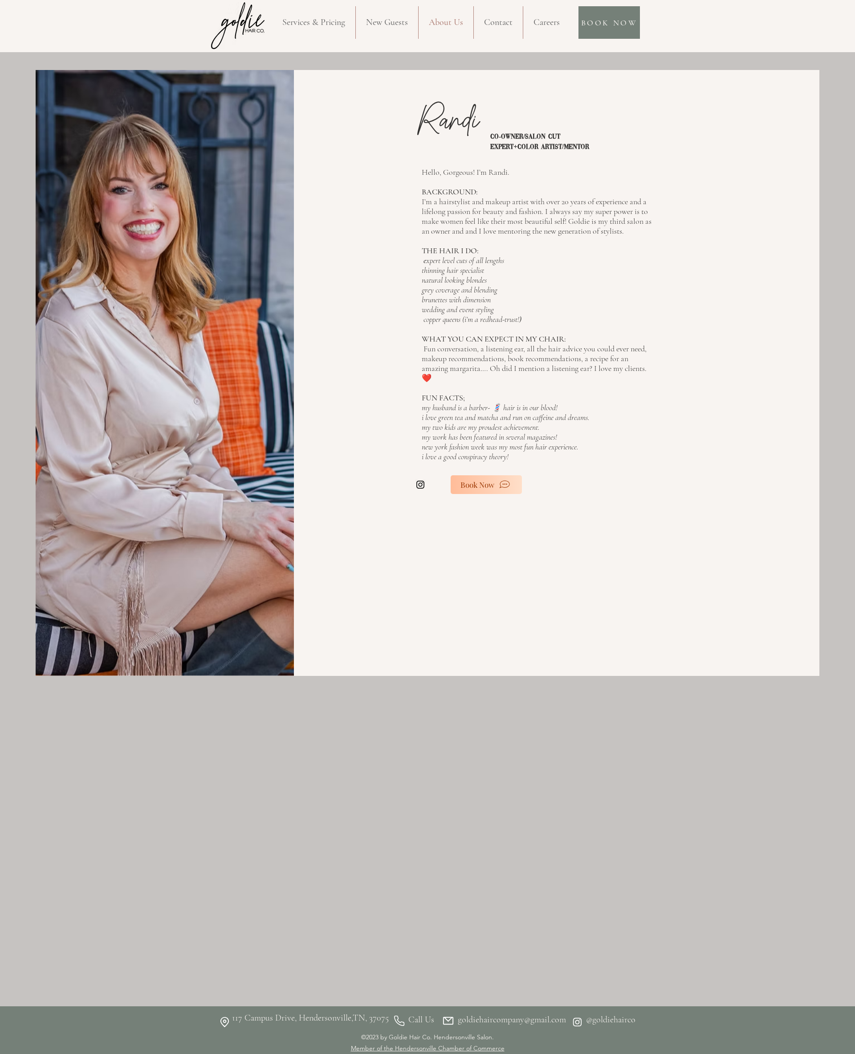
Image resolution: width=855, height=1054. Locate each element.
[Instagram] (420, 484)
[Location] (224, 1022)
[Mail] (448, 1021)
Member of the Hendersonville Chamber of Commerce (428, 1048)
